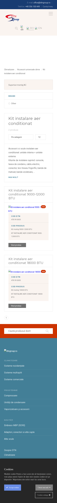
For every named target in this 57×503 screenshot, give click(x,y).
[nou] (28, 211)
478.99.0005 (16, 280)
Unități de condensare (14, 402)
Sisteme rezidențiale (14, 365)
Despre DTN (10, 450)
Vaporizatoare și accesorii (16, 409)
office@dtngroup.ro (41, 3)
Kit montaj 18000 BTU (19, 290)
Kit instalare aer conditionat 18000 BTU (25, 261)
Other (13, 103)
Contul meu (48, 6)
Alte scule (9, 439)
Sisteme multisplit (13, 372)
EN (40, 28)
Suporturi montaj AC (17, 85)
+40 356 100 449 (32, 6)
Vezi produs (16, 245)
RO (32, 28)
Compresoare (10, 395)
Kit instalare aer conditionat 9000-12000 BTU (26, 194)
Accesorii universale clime (28, 69)
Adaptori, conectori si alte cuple (19, 432)
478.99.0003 (16, 220)
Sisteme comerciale (14, 379)
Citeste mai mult (43, 488)
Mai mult (13, 177)
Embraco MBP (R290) (14, 425)
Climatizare (9, 69)
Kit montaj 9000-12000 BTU (21, 229)
